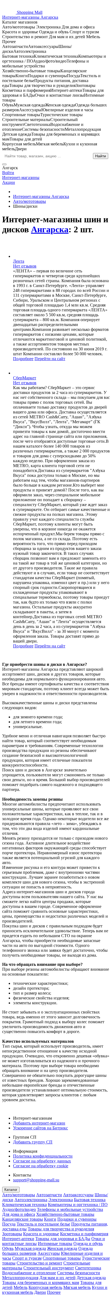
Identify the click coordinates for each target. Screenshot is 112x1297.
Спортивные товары (62, 1258)
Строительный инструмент (48, 1268)
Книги (50, 1219)
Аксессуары (49, 1253)
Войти (8, 172)
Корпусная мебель (45, 1287)
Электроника (60, 1199)
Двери (40, 1292)
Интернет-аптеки (18, 1238)
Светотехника (88, 1268)
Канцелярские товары (22, 1219)
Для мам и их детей (57, 1277)
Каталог (10, 1190)
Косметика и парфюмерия (84, 1233)
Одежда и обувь (88, 1243)
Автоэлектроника (30, 1199)
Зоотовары (12, 1233)
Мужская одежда (30, 1248)
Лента (18, 261)
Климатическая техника (24, 1204)
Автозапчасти (49, 1194)
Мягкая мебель (77, 1287)
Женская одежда (62, 1248)
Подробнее (23, 358)
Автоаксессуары (78, 1194)
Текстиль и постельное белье (43, 1224)
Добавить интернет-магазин (39, 1123)
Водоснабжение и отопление (29, 1272)
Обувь (8, 1248)
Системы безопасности (78, 1272)
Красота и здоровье (41, 1233)
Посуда (8, 1224)
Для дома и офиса (18, 1214)
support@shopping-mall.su (36, 1180)
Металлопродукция (20, 1277)
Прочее (54, 1292)
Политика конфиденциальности (43, 1156)
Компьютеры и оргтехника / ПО (78, 1204)
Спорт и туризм (27, 1258)
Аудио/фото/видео (19, 1209)
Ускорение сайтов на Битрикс (40, 1128)
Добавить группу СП (32, 1142)
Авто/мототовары (18, 1194)
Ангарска (50, 229)
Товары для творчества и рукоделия (61, 1229)
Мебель (20, 1287)
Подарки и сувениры (77, 1219)
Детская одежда (91, 1277)
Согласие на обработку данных (42, 1161)
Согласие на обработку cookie (40, 1166)
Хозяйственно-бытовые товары (65, 1214)
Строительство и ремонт (39, 1263)
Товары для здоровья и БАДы (62, 1238)
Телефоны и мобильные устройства (70, 1209)
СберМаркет (24, 378)
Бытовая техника (89, 1199)
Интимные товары (55, 1243)
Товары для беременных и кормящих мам (40, 1282)
